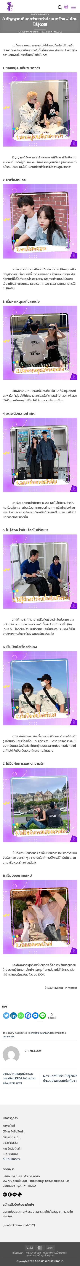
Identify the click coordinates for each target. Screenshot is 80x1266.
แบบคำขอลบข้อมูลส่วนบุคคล (40, 1255)
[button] (60, 7)
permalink (8, 1036)
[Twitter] (6, 1015)
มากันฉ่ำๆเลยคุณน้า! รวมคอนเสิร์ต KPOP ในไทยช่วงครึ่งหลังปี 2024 (19, 1078)
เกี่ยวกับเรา (17, 1252)
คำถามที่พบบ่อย (33, 1252)
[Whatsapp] (20, 1015)
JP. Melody (56, 31)
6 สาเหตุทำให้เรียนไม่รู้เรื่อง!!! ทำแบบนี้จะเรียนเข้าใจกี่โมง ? (60, 1078)
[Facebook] (28, 1015)
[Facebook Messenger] (35, 1015)
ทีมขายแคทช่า (11, 1159)
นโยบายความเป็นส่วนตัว (55, 1252)
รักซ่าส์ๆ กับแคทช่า (40, 13)
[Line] (42, 1015)
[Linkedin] (13, 1015)
